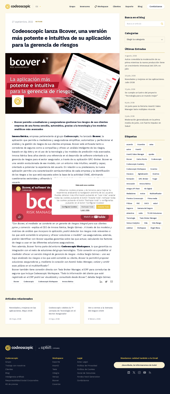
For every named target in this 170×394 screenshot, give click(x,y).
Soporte (129, 6)
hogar (155, 179)
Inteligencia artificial (14, 377)
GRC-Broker (143, 179)
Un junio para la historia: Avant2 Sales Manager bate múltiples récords (142, 108)
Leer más (85, 210)
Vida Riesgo (156, 223)
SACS (146, 203)
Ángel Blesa (155, 228)
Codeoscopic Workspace (48, 282)
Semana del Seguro (145, 208)
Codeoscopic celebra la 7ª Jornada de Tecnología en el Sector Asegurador (62, 311)
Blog (140, 6)
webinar (129, 228)
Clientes (117, 6)
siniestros (130, 213)
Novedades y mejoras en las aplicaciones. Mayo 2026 (22, 309)
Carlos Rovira (142, 159)
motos (142, 194)
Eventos (156, 174)
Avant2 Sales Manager (135, 154)
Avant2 (138, 149)
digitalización (143, 174)
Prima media (152, 198)
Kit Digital (148, 189)
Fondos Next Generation (88, 377)
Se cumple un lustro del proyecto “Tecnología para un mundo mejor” (141, 94)
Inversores (85, 6)
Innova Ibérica (67, 282)
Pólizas (129, 203)
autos (128, 149)
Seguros (129, 208)
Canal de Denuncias (86, 373)
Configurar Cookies (69, 207)
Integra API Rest (133, 189)
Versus (55, 377)
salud (155, 203)
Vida (145, 223)
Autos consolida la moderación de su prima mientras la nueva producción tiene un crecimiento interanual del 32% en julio (145, 64)
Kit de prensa (11, 384)
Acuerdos (141, 144)
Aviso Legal (82, 362)
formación (130, 179)
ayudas (151, 154)
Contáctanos (83, 380)
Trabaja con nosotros (15, 365)
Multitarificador (156, 194)
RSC (138, 203)
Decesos (129, 174)
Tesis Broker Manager (148, 218)
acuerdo (129, 144)
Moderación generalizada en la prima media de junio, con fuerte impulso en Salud (143, 123)
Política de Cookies (86, 369)
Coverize (153, 169)
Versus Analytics (133, 223)
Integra (55, 373)
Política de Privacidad (87, 365)
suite (141, 213)
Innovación (130, 184)
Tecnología (130, 218)
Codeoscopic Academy (135, 164)
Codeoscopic (29, 282)
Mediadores (131, 194)
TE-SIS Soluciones (154, 213)
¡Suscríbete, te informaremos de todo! (139, 365)
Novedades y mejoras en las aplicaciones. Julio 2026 (144, 81)
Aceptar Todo (103, 207)
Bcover (16, 282)
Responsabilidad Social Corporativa (21, 380)
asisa (151, 144)
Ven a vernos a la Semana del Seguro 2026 (100, 309)
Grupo (72, 6)
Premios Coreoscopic (134, 198)
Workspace (102, 6)
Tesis (54, 369)
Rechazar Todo (87, 207)
